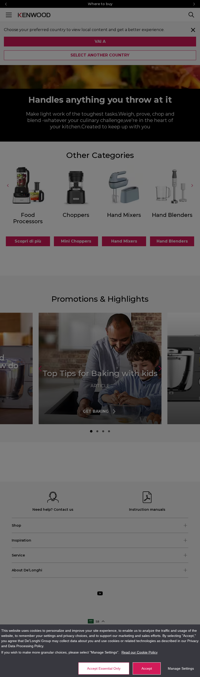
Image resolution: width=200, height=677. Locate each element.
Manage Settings (181, 668)
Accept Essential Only (103, 668)
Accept (146, 668)
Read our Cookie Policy (139, 652)
